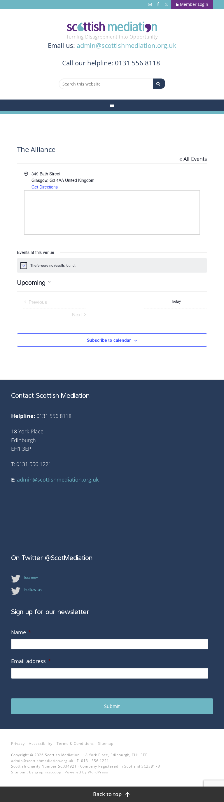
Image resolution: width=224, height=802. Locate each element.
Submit (112, 706)
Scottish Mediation (112, 27)
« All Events (193, 158)
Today (176, 301)
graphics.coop (48, 772)
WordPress (98, 772)
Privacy (18, 743)
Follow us (33, 589)
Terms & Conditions (75, 743)
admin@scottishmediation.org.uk (126, 45)
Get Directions (45, 187)
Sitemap (105, 743)
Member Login (194, 4)
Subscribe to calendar (109, 340)
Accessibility (40, 743)
